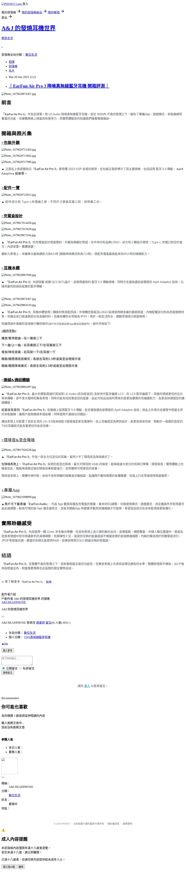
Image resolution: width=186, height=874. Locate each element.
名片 (12, 70)
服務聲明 (127, 823)
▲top (4, 643)
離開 (21, 866)
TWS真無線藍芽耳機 (37, 637)
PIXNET (66, 823)
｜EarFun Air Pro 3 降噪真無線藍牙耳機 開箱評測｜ (59, 86)
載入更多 (7, 650)
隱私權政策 (113, 823)
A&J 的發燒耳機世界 (28, 28)
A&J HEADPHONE (13, 602)
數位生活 (31, 54)
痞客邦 (40, 622)
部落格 (13, 66)
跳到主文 (7, 38)
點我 (49, 581)
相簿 (12, 61)
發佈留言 (7, 672)
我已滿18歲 (9, 866)
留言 (48, 622)
